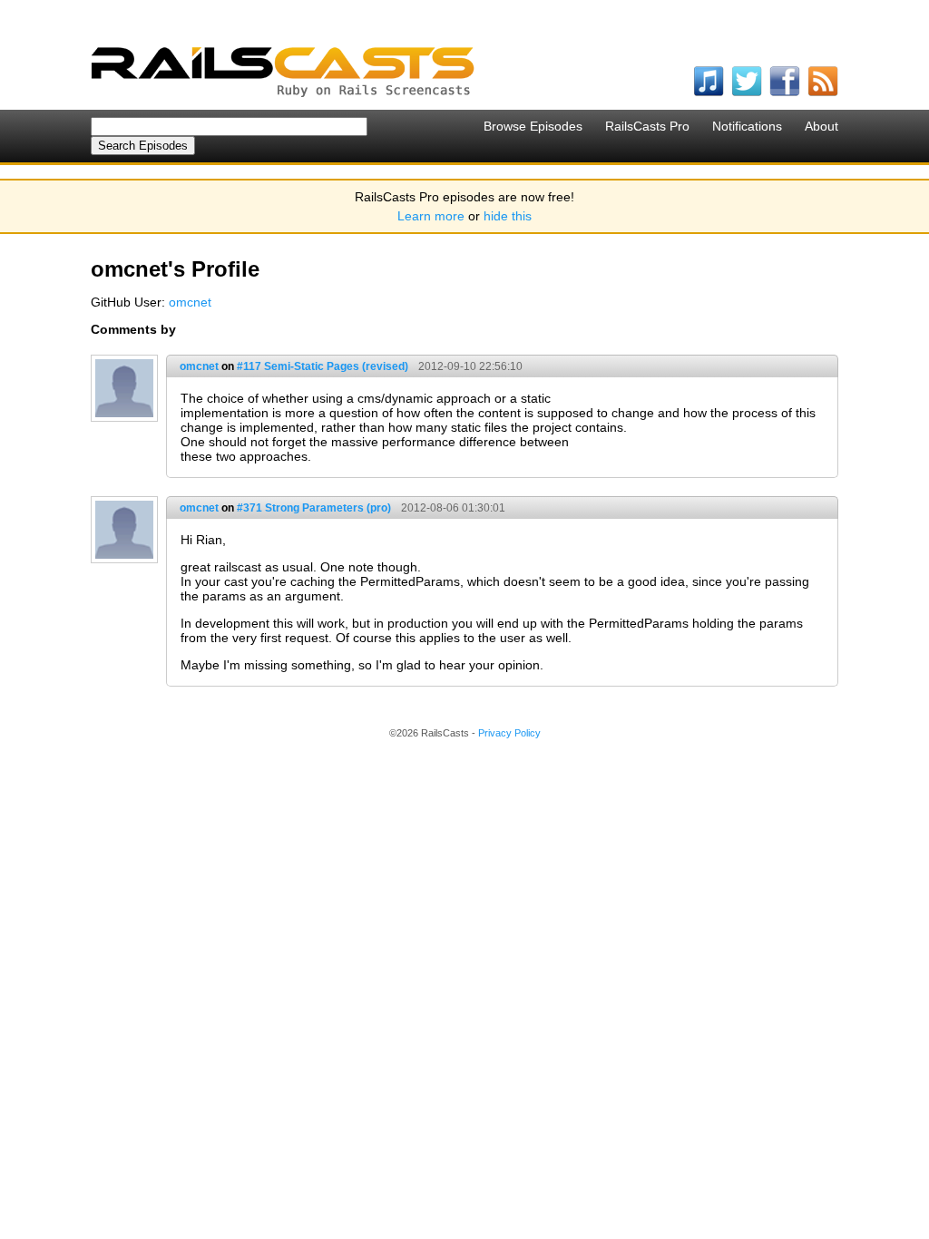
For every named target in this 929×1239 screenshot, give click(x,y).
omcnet (190, 302)
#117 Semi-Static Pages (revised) (322, 366)
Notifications (747, 126)
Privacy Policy (509, 732)
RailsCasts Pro (647, 126)
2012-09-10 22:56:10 (470, 366)
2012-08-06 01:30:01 (453, 508)
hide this (508, 216)
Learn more (430, 216)
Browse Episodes (533, 126)
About (821, 126)
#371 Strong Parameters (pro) (314, 508)
